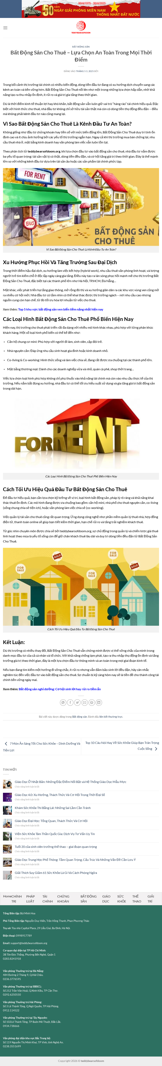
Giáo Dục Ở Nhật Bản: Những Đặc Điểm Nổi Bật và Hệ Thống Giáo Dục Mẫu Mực (70, 782)
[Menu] (5, 28)
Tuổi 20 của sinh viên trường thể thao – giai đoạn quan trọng (56, 846)
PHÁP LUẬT (30, 898)
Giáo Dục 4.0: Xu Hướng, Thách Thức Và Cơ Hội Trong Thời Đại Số (60, 795)
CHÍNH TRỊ (16, 898)
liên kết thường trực (110, 716)
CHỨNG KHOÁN (63, 898)
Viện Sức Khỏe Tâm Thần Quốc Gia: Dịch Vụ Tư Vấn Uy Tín (55, 834)
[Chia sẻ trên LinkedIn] (99, 702)
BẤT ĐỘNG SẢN (89, 898)
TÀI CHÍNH (47, 898)
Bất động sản (81, 46)
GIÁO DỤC (106, 898)
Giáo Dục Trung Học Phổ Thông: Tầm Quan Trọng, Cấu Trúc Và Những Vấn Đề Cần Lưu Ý (75, 859)
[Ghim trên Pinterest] (92, 702)
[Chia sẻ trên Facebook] (70, 702)
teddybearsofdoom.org (44, 151)
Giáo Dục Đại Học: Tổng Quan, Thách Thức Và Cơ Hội (51, 821)
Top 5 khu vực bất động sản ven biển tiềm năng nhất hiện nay (60, 309)
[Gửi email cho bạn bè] (84, 702)
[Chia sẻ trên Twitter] (77, 702)
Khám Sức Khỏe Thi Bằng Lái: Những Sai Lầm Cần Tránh (53, 808)
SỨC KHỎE (121, 898)
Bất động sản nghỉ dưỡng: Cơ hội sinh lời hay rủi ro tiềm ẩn (60, 689)
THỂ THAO (136, 898)
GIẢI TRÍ (151, 898)
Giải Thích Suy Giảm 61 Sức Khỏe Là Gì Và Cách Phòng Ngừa (56, 872)
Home (7, 896)
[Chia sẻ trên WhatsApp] (63, 702)
